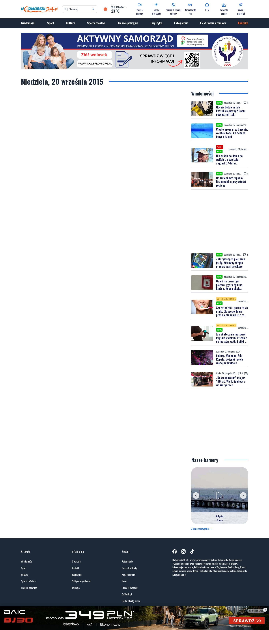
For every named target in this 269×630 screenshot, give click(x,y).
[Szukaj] (93, 9)
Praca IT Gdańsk (129, 588)
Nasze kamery (128, 574)
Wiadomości (28, 23)
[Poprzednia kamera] (196, 495)
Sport (50, 23)
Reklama (76, 588)
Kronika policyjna (127, 23)
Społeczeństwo (96, 23)
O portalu (76, 561)
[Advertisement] (219, 221)
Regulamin (76, 574)
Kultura (70, 23)
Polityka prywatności (81, 581)
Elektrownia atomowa (213, 23)
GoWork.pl (127, 594)
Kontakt (243, 23)
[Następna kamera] (243, 495)
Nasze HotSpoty (129, 568)
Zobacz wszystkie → (202, 528)
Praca (124, 581)
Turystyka (156, 23)
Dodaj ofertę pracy (131, 601)
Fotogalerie (181, 23)
